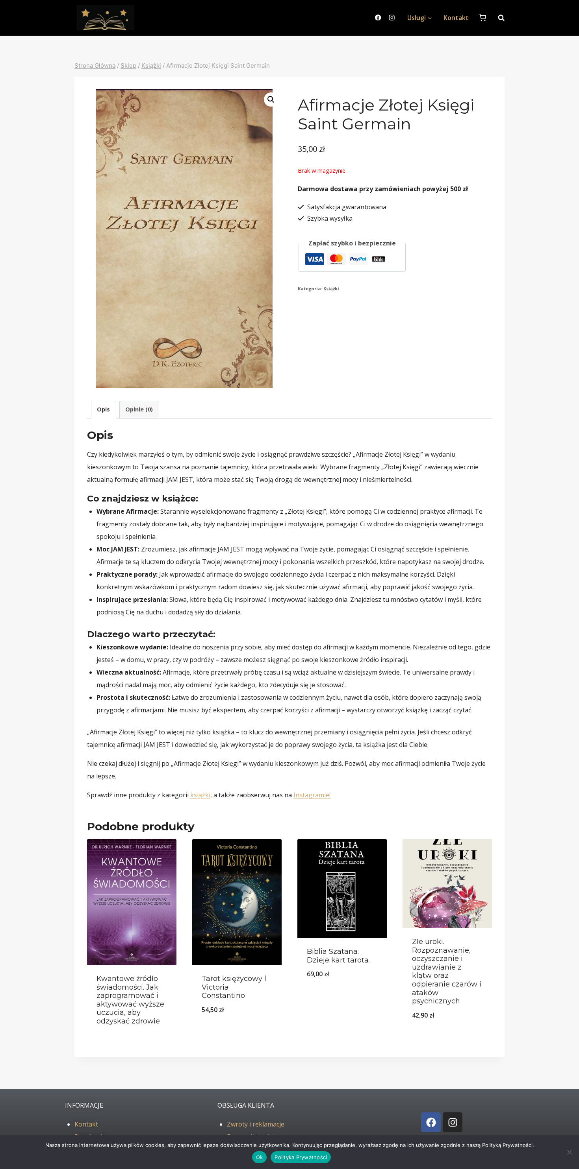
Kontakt (456, 17)
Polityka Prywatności (301, 1157)
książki (200, 795)
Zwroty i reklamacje (255, 1124)
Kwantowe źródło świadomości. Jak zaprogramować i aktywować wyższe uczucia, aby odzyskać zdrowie (130, 999)
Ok (259, 1157)
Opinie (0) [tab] (139, 409)
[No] (569, 1152)
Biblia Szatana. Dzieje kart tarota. (338, 955)
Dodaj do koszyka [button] (237, 1030)
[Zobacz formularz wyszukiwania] (497, 17)
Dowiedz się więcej (132, 1036)
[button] (271, 99)
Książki (331, 288)
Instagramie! (311, 795)
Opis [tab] (103, 409)
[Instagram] (392, 18)
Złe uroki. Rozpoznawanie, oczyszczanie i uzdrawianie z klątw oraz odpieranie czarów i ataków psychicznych (446, 971)
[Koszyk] (482, 17)
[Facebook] (378, 18)
